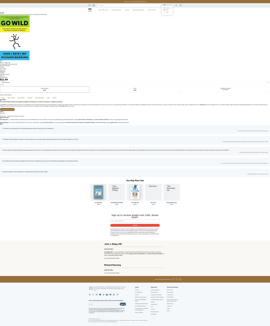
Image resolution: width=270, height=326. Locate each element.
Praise (1, 124)
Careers (152, 302)
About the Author (4, 117)
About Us (137, 290)
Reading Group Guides (138, 10)
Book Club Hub (152, 10)
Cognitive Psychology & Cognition (15, 116)
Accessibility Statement (140, 306)
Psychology (3, 116)
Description (3, 99)
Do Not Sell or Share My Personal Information (172, 300)
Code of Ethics (170, 297)
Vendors (153, 309)
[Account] (176, 5)
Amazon (3, 97)
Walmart (54, 97)
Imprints (127, 10)
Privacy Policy (170, 292)
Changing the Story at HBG (141, 303)
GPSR (168, 311)
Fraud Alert (169, 306)
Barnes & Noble (11, 97)
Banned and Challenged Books (140, 300)
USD (167, 10)
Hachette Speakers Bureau (157, 299)
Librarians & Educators (156, 294)
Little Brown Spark (4, 74)
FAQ (152, 306)
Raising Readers (155, 311)
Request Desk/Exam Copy (7, 109)
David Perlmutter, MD (12, 64)
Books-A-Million (21, 97)
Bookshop (30, 97)
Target (48, 97)
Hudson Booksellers (39, 97)
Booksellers (153, 314)
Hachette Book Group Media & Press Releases (141, 309)
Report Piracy (170, 303)
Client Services (154, 292)
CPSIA (168, 308)
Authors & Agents (155, 290)
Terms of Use (170, 290)
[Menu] (89, 5)
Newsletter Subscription (140, 297)
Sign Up (135, 225)
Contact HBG (154, 304)
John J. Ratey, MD (6, 62)
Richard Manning (112, 265)
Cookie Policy (170, 294)
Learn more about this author (112, 258)
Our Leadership (138, 292)
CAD (167, 12)
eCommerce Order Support (157, 297)
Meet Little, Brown (116, 10)
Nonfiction (2, 113)
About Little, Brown (103, 10)
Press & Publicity (139, 312)
